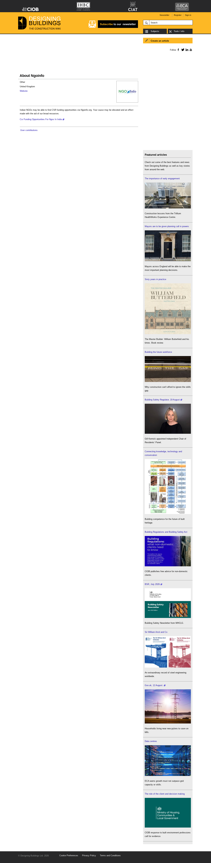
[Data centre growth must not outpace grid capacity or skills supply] (168, 775)
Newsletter (164, 15)
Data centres (151, 741)
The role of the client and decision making (165, 794)
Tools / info (179, 31)
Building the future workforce (158, 352)
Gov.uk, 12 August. (154, 685)
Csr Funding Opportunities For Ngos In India (41, 119)
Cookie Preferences (68, 855)
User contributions (29, 130)
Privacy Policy (89, 855)
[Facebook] (178, 49)
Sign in (188, 15)
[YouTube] (190, 49)
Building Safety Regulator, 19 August (162, 399)
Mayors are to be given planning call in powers (167, 226)
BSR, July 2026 (152, 584)
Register (177, 15)
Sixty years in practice (155, 279)
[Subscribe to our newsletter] (113, 27)
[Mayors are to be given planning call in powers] (168, 260)
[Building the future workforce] (168, 381)
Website (24, 91)
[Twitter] (182, 49)
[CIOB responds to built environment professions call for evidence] (168, 827)
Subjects (155, 31)
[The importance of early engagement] (168, 207)
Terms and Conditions (110, 855)
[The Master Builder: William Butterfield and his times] (168, 333)
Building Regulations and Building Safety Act (166, 532)
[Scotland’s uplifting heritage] (168, 667)
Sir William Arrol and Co (156, 632)
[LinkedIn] (186, 49)
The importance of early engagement (162, 178)
